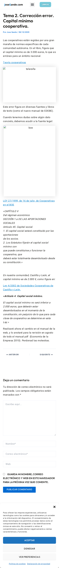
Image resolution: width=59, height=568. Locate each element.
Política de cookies (17, 563)
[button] (54, 506)
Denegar (29, 548)
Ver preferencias (29, 556)
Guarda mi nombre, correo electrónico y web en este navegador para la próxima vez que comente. (29, 478)
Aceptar (29, 540)
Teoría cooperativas (14, 62)
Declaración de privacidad (38, 563)
